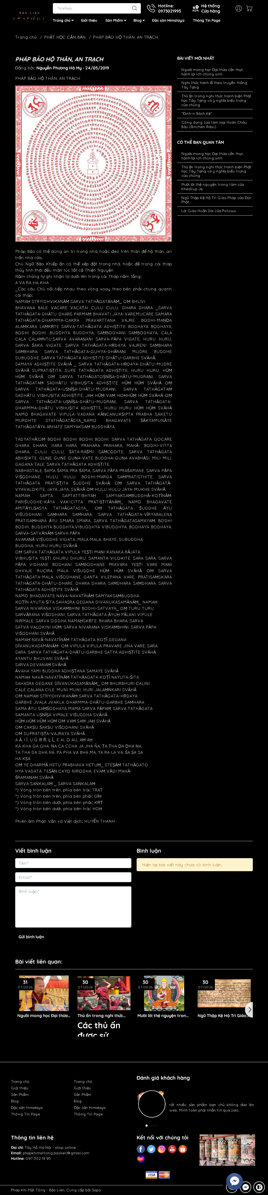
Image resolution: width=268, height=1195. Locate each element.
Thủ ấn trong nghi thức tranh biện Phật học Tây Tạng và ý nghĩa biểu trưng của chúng (216, 100)
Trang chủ (61, 20)
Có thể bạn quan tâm (200, 142)
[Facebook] (141, 1149)
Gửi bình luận (31, 936)
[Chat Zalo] (259, 1187)
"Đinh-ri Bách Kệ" (196, 113)
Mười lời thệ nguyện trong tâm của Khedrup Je (103, 1015)
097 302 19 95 (38, 1158)
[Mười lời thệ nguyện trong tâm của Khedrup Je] (104, 993)
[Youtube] (172, 1149)
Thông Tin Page (206, 20)
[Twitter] (151, 1149)
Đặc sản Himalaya (168, 20)
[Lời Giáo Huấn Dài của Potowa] (224, 993)
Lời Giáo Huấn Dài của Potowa (208, 211)
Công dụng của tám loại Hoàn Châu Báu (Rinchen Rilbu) (214, 124)
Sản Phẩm (114, 20)
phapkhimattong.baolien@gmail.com (56, 1153)
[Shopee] (182, 1149)
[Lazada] (141, 1159)
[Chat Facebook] (245, 1187)
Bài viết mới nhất (195, 58)
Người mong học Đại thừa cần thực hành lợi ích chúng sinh (212, 72)
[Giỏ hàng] (250, 8)
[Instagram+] (162, 1149)
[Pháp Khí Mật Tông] (29, 13)
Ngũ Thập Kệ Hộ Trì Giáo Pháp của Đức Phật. (161, 1015)
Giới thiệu (89, 20)
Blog (137, 20)
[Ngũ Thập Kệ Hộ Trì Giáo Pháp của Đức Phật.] (164, 993)
